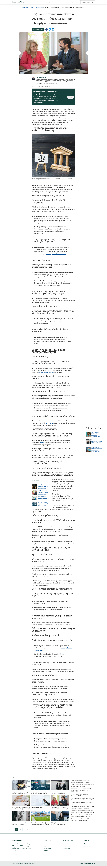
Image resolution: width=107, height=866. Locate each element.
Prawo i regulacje (39, 7)
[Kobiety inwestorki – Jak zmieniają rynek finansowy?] (60, 816)
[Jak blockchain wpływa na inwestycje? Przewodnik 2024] (88, 434)
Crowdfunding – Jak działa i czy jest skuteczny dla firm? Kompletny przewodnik (81, 790)
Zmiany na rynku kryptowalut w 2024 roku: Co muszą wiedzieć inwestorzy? (43, 503)
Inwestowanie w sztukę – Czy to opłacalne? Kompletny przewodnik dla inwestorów (20, 823)
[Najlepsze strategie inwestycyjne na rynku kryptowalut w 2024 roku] (21, 785)
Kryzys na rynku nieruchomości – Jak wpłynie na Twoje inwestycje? (21, 808)
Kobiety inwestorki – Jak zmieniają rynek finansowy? (58, 823)
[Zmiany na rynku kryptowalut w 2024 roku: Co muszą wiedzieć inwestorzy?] (34, 504)
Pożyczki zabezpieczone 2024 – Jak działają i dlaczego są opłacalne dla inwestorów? (44, 485)
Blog (45, 846)
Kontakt (46, 850)
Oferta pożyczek (48, 848)
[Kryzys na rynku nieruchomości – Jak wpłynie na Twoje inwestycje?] (21, 800)
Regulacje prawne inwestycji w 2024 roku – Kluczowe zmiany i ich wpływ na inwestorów (43, 491)
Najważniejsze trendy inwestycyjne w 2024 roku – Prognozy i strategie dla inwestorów (38, 808)
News (32, 7)
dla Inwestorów (66, 844)
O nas (45, 844)
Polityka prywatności (84, 863)
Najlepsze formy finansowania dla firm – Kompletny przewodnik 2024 (96, 449)
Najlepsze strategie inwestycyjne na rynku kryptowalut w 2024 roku (20, 792)
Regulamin (92, 863)
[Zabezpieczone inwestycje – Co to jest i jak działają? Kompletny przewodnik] (34, 498)
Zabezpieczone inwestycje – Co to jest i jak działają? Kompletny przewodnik (43, 497)
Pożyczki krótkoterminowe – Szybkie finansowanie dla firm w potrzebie (81, 781)
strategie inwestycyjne (46, 372)
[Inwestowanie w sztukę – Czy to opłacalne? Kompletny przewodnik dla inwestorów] (21, 816)
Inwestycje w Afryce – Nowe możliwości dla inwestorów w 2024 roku (96, 442)
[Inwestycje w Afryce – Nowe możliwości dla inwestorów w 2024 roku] (88, 441)
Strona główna (25, 7)
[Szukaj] (92, 2)
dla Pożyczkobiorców (67, 846)
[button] (46, 29)
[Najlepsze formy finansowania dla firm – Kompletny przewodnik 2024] (88, 449)
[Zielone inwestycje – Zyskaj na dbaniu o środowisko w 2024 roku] (40, 816)
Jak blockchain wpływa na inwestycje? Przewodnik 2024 (95, 434)
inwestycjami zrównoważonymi (56, 254)
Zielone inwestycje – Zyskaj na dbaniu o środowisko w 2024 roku (40, 823)
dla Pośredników (66, 848)
